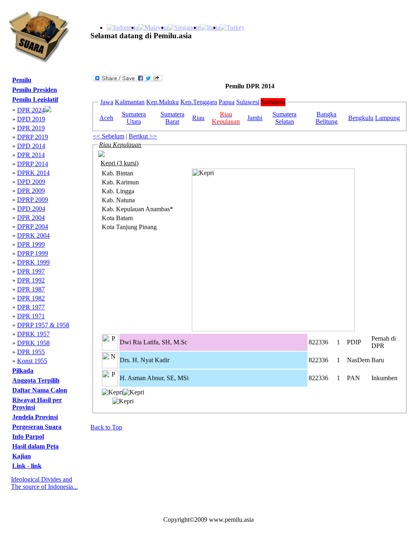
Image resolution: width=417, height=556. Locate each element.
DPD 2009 (31, 181)
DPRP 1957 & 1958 (43, 325)
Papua (227, 102)
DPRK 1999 (33, 262)
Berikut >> (143, 136)
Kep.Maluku (162, 102)
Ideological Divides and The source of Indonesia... (44, 483)
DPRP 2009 (32, 199)
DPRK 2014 (33, 172)
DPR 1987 (31, 289)
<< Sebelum (108, 136)
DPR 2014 (31, 154)
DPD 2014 (31, 145)
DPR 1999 (31, 244)
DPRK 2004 (33, 235)
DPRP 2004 (32, 226)
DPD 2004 (31, 208)
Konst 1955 (32, 360)
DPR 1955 (31, 351)
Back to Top (106, 427)
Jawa (106, 102)
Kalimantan (130, 102)
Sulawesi (247, 102)
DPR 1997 (31, 271)
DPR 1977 (31, 307)
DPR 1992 (31, 280)
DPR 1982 (31, 298)
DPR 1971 (31, 316)
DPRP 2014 (32, 163)
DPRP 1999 (32, 253)
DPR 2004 (31, 217)
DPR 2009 (31, 190)
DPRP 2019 (32, 137)
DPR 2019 (31, 128)
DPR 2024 (31, 110)
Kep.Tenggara (198, 102)
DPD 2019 (31, 119)
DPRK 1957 (33, 334)
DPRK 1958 (33, 342)
